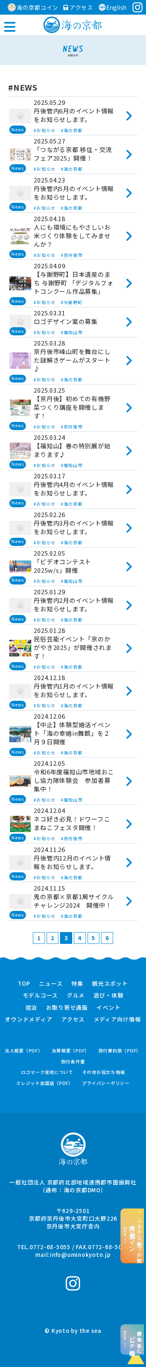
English (116, 7)
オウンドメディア (28, 1019)
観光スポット (110, 984)
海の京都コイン (37, 7)
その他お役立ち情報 (103, 1072)
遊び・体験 (109, 995)
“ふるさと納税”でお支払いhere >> (132, 1235)
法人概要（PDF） (24, 1050)
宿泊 (32, 1008)
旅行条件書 (73, 1061)
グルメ (76, 995)
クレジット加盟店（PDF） (44, 1083)
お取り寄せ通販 (67, 1008)
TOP (24, 984)
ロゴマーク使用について (47, 1072)
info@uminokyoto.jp (80, 1254)
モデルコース (40, 995)
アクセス (80, 7)
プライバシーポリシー (106, 1083)
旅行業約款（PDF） (120, 1050)
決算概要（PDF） (71, 1050)
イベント (108, 1008)
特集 (77, 984)
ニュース (50, 984)
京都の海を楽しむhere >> (132, 1339)
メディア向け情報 (117, 1019)
